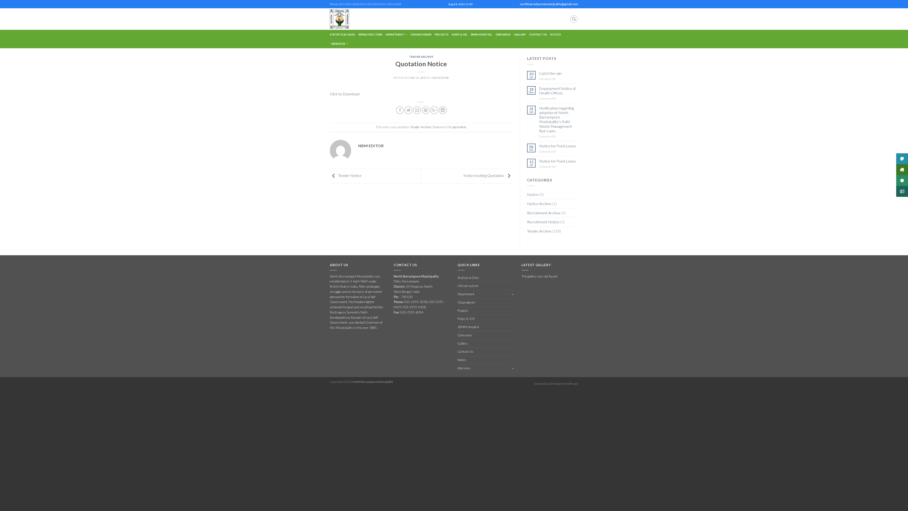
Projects (442, 34)
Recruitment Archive (543, 213)
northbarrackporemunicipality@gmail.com (549, 4)
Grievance (503, 34)
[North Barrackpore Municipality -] (349, 19)
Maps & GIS (459, 34)
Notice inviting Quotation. (484, 175)
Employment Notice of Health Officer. (557, 90)
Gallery (520, 34)
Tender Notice (349, 175)
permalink (459, 127)
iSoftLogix (572, 383)
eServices (338, 43)
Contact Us (538, 34)
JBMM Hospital (481, 34)
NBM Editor (440, 77)
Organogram (420, 34)
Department (395, 34)
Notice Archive (539, 203)
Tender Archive (421, 56)
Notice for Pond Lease (557, 161)
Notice (555, 34)
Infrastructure (370, 34)
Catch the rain (550, 73)
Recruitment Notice (543, 222)
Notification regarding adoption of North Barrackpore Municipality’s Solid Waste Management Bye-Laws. (556, 119)
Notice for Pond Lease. (557, 146)
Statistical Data (342, 34)
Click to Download (344, 94)
